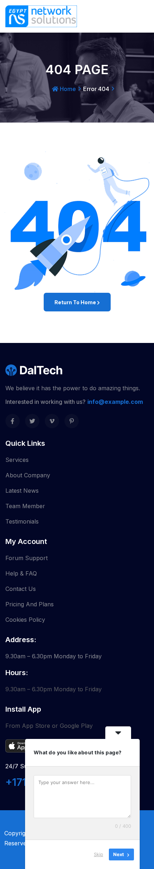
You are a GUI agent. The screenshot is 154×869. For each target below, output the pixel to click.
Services (17, 459)
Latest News (22, 490)
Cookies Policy (25, 619)
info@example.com (115, 401)
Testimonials (22, 521)
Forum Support (26, 558)
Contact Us (20, 588)
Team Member (25, 506)
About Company (27, 475)
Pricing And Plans (29, 604)
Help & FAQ (21, 573)
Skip (98, 854)
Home (67, 88)
